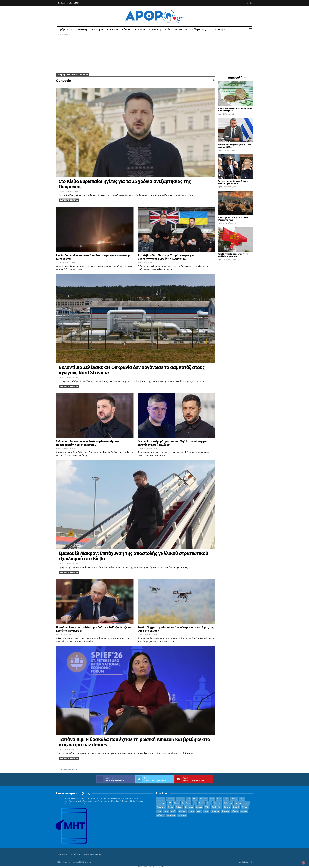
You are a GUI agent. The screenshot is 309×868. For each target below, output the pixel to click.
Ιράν (194, 803)
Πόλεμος (245, 807)
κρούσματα (160, 815)
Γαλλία (226, 799)
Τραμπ (199, 811)
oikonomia (180, 799)
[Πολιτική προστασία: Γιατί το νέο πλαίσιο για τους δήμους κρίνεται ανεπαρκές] (235, 203)
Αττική (212, 799)
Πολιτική (82, 29)
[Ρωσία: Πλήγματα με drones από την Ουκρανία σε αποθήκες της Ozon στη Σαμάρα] (176, 601)
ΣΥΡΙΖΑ (166, 811)
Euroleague (160, 799)
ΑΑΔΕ (188, 799)
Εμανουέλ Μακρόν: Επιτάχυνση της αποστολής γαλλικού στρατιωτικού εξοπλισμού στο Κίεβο (133, 556)
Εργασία (140, 29)
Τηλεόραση (182, 811)
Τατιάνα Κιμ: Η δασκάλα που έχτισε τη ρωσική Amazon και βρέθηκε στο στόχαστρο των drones (134, 742)
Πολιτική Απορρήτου (92, 854)
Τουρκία (191, 811)
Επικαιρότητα (161, 803)
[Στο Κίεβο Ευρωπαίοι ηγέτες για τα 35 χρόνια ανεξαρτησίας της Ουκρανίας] (135, 132)
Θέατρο (176, 803)
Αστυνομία (203, 799)
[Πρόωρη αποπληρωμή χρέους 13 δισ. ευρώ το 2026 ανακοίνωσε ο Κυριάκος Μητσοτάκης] (235, 130)
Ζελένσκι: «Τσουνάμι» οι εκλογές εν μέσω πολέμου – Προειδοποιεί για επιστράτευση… (87, 443)
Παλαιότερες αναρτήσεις (67, 770)
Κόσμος (126, 29)
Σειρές (173, 811)
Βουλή (219, 799)
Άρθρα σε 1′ (65, 29)
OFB (251, 862)
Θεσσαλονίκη (186, 803)
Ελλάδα (242, 799)
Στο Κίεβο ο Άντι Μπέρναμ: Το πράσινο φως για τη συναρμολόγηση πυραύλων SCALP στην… (167, 257)
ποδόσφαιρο (171, 815)
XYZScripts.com (166, 867)
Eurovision (170, 799)
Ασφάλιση (155, 29)
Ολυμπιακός (189, 807)
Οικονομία (97, 29)
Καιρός (209, 803)
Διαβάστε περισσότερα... (69, 200)
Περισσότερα (217, 29)
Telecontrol (181, 29)
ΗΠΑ (169, 803)
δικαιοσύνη (225, 811)
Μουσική (170, 807)
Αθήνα (195, 799)
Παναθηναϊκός (216, 807)
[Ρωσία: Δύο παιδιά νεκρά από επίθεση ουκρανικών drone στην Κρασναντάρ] (94, 229)
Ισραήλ (201, 803)
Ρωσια (159, 811)
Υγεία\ (206, 811)
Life (167, 29)
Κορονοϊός (217, 803)
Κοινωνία (112, 29)
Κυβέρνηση (228, 803)
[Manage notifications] (303, 863)
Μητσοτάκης (161, 807)
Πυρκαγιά (236, 807)
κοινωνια (244, 811)
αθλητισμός (215, 811)
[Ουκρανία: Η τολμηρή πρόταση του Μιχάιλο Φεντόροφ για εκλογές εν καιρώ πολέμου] (176, 415)
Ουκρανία (199, 807)
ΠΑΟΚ (207, 807)
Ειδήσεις (234, 799)
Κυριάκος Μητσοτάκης (242, 803)
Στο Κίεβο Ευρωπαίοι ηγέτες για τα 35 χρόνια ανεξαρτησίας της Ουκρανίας (125, 184)
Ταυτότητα (75, 854)
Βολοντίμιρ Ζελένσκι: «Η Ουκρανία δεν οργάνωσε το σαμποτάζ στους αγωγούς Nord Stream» (132, 370)
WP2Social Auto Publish (145, 867)
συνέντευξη (182, 815)
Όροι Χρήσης (62, 854)
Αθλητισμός (199, 29)
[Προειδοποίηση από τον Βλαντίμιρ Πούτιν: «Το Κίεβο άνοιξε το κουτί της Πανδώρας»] (94, 601)
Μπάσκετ (179, 807)
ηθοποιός (235, 811)
